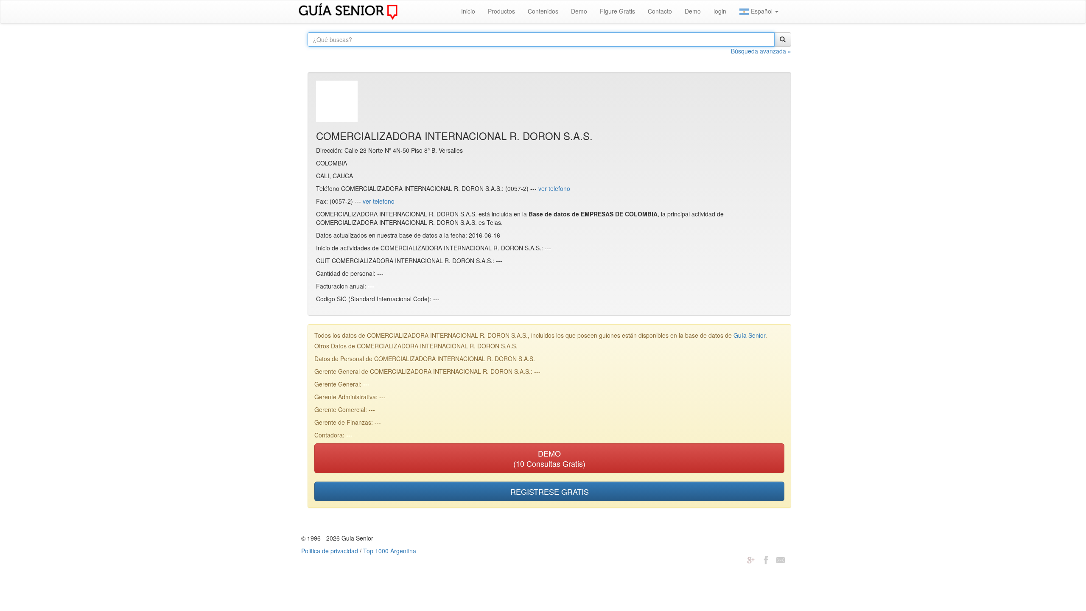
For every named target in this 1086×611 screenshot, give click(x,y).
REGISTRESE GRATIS (549, 491)
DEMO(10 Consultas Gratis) (549, 458)
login (720, 11)
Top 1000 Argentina (389, 551)
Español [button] (761, 11)
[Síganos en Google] (751, 559)
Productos (501, 11)
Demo (579, 11)
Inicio (468, 11)
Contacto (660, 11)
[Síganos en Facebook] (766, 559)
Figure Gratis (617, 11)
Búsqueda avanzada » (761, 51)
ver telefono (554, 188)
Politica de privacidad (329, 551)
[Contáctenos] (780, 559)
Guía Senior (749, 335)
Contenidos (543, 11)
